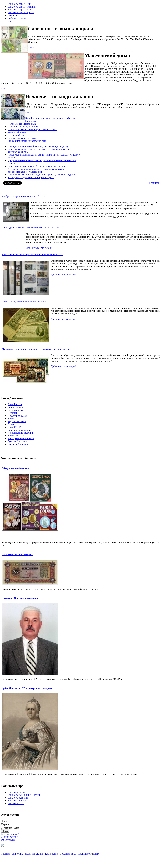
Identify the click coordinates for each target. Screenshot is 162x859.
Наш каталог (85, 853)
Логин (4, 821)
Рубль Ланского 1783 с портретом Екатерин (27, 688)
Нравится (154, 182)
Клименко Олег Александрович (20, 598)
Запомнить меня (10, 827)
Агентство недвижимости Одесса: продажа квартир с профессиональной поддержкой (36, 170)
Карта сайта (51, 853)
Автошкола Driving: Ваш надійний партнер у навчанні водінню (42, 174)
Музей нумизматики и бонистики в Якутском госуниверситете (36, 349)
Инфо (96, 853)
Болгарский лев (16, 135)
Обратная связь (68, 853)
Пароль (5, 824)
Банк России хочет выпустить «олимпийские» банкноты (32, 254)
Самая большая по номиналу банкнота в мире (32, 129)
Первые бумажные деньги (22, 138)
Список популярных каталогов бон (27, 140)
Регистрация (8, 839)
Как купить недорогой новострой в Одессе (31, 177)
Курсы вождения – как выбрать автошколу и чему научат (38, 166)
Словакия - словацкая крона (23, 126)
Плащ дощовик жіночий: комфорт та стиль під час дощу (38, 146)
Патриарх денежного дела (22, 123)
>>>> (31, 47)
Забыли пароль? (10, 834)
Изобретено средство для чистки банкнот (24, 196)
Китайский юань (17, 132)
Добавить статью (34, 853)
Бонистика (17, 853)
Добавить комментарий (39, 247)
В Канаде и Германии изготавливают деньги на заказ (30, 227)
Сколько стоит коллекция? (17, 554)
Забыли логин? (9, 836)
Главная (5, 853)
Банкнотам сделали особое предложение (24, 301)
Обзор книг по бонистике (16, 468)
